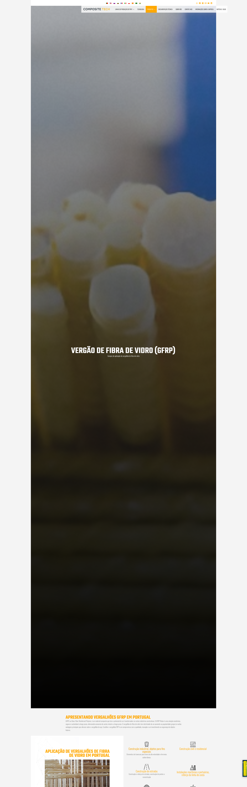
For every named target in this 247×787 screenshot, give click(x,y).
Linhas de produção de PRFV (123, 9)
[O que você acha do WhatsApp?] (197, 3)
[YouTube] (208, 3)
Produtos (150, 9)
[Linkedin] (211, 3)
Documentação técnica (165, 9)
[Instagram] (203, 3)
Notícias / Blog (221, 9)
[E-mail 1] (205, 3)
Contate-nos (188, 9)
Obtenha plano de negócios (245, 768)
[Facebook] (200, 3)
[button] (133, 9)
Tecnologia (140, 9)
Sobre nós (179, 9)
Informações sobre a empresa (204, 9)
